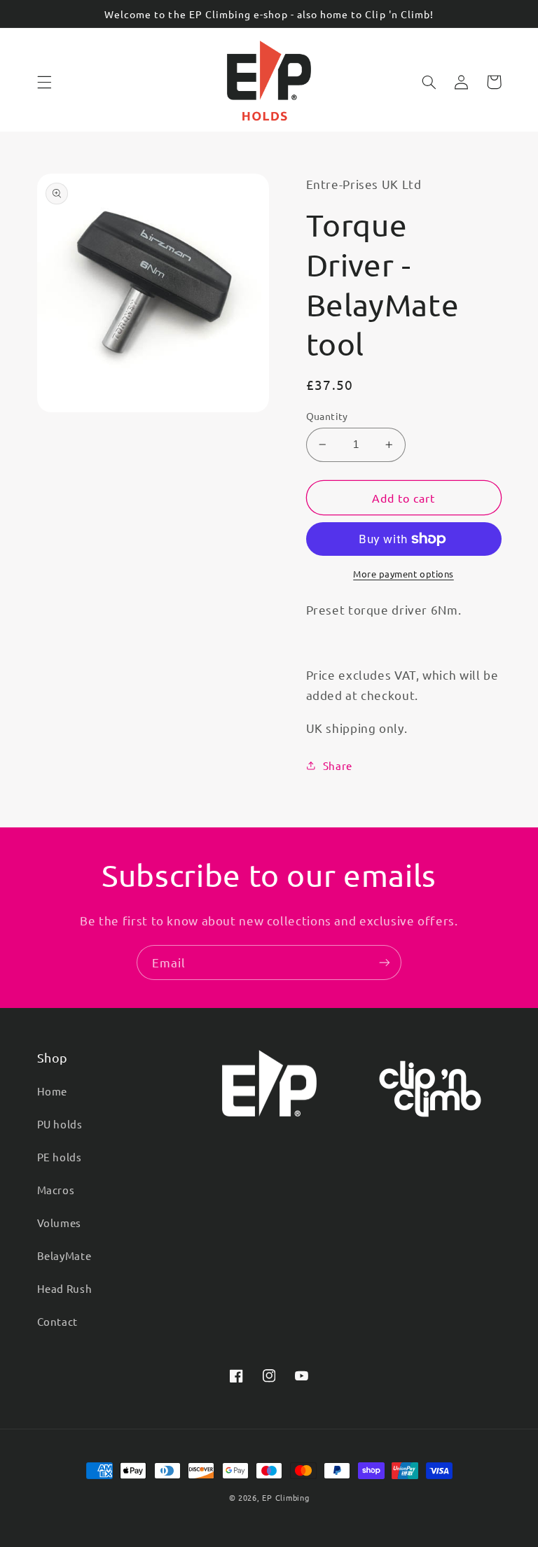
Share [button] (337, 765)
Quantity (327, 416)
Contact (57, 1321)
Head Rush (64, 1288)
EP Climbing (285, 1497)
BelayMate (64, 1255)
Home (52, 1091)
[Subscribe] (384, 962)
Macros (56, 1189)
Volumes (59, 1222)
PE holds (59, 1156)
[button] (44, 82)
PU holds (60, 1123)
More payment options (403, 574)
